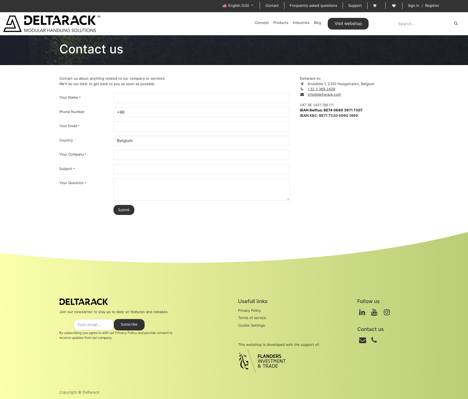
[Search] (456, 23)
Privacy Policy (126, 333)
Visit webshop (348, 23)
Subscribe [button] (129, 324)
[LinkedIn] (362, 312)
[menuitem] (261, 23)
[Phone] (374, 340)
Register (432, 5)
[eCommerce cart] (376, 5)
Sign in (413, 5)
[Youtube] (374, 312)
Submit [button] (124, 210)
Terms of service (252, 318)
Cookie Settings (251, 325)
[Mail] (362, 340)
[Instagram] (387, 312)
